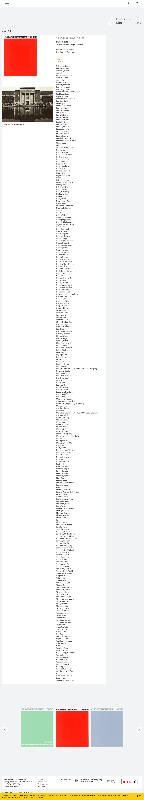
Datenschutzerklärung (38, 797)
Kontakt (41, 779)
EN (140, 3)
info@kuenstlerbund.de (13, 786)
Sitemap (41, 786)
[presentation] (5, 730)
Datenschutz (43, 784)
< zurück (6, 31)
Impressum (42, 782)
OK (140, 796)
